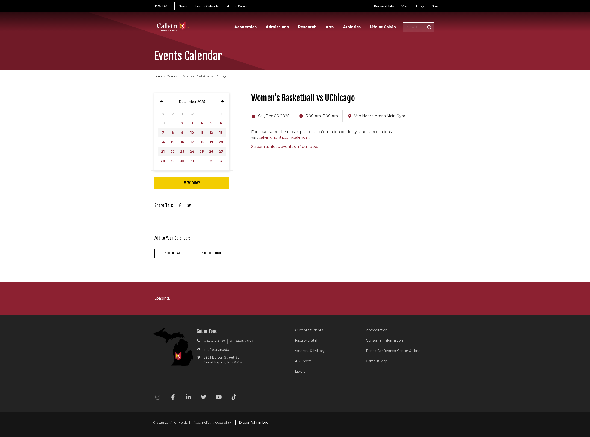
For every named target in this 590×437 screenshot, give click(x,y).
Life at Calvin (383, 27)
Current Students (309, 330)
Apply (419, 6)
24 (192, 151)
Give (434, 6)
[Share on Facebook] (180, 205)
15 (172, 142)
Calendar (173, 76)
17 (192, 142)
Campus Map (376, 361)
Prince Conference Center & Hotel (393, 351)
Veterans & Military (310, 351)
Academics (245, 27)
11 (201, 133)
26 (211, 151)
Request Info (384, 6)
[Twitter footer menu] (203, 398)
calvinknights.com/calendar (284, 137)
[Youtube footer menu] (218, 398)
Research (307, 27)
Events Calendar (207, 6)
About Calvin (237, 6)
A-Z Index (303, 361)
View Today (192, 183)
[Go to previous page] (161, 102)
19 (211, 142)
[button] (418, 27)
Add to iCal (172, 253)
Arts (330, 27)
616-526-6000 (214, 341)
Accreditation (376, 330)
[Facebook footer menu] (173, 398)
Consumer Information (384, 340)
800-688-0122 (241, 341)
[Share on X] (189, 205)
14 (163, 142)
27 (221, 151)
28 (163, 161)
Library (300, 371)
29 (172, 161)
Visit (404, 6)
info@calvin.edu (216, 350)
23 (182, 151)
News (182, 6)
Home (158, 76)
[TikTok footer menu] (233, 398)
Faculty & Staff (307, 340)
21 (163, 151)
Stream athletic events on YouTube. (284, 146)
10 (192, 133)
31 (192, 161)
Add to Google (211, 253)
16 (182, 142)
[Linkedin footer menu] (188, 398)
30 (182, 161)
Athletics (352, 27)
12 (211, 133)
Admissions (277, 27)
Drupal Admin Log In (256, 422)
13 (221, 133)
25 (202, 151)
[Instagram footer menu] (157, 398)
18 (202, 142)
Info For (161, 6)
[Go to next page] (222, 102)
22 (173, 151)
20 (221, 142)
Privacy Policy (201, 422)
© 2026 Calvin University (171, 422)
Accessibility (222, 422)
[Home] (175, 20)
